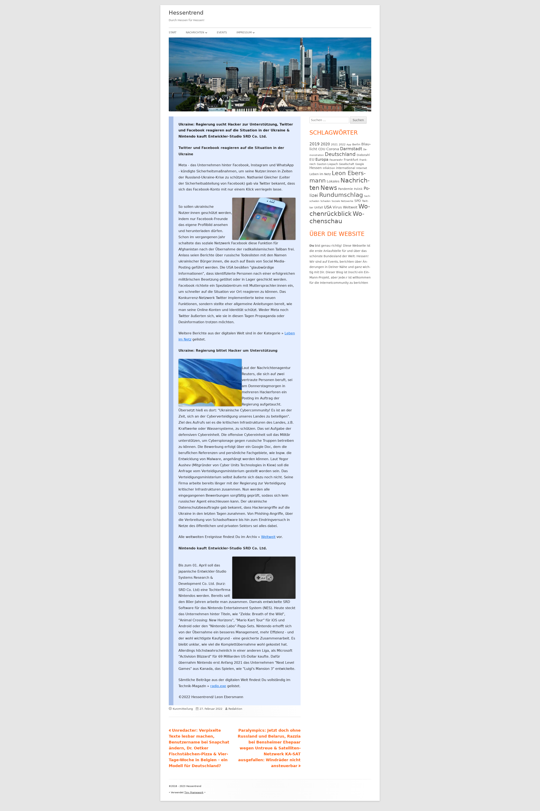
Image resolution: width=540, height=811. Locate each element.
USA (328, 207)
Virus (337, 207)
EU (311, 159)
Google (359, 164)
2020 (325, 144)
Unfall (318, 207)
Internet (361, 168)
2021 (334, 144)
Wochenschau (336, 217)
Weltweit (268, 537)
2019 (314, 144)
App (349, 144)
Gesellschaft (346, 164)
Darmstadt (351, 148)
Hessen (315, 168)
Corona (332, 149)
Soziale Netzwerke (342, 201)
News (328, 187)
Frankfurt (351, 159)
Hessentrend (186, 12)
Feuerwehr (336, 159)
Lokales (333, 181)
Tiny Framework (193, 792)
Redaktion (235, 708)
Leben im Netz (320, 174)
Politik (358, 189)
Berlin (356, 144)
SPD (357, 201)
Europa (321, 159)
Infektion (329, 168)
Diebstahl (363, 155)
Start (172, 32)
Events (222, 32)
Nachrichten (195, 32)
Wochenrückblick (339, 210)
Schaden (325, 201)
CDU (321, 149)
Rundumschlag (341, 194)
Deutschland (340, 154)
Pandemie (345, 189)
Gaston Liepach (327, 164)
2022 (342, 144)
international (345, 168)
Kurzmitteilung (183, 708)
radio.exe (218, 686)
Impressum (244, 32)
